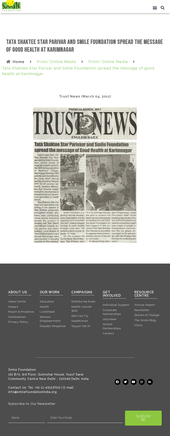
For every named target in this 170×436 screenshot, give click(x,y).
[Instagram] (142, 382)
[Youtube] (134, 382)
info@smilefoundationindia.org (32, 392)
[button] (155, 7)
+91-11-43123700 (48, 387)
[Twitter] (126, 382)
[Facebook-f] (117, 382)
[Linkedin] (150, 382)
